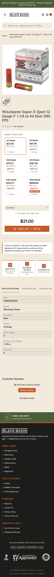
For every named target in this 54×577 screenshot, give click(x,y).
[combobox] (30, 26)
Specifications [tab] (10, 289)
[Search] (5, 26)
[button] (7, 126)
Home (4, 36)
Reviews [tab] (45, 289)
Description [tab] (29, 289)
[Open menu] (5, 14)
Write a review (27, 390)
